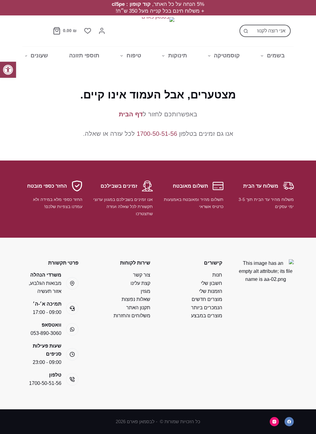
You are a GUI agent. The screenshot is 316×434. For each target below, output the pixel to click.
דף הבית (131, 114)
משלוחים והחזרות (132, 315)
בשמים (276, 55)
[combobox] (270, 31)
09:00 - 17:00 (47, 312)
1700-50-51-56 (157, 133)
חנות (217, 275)
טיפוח (134, 55)
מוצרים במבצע (206, 315)
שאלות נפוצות (136, 299)
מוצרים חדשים (207, 299)
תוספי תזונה (84, 55)
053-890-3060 (46, 333)
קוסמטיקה (227, 55)
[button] (8, 70)
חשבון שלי (211, 283)
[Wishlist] (87, 30)
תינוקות (177, 55)
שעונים (39, 55)
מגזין (145, 291)
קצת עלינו (140, 283)
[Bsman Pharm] (158, 31)
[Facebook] (289, 421)
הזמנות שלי (210, 291)
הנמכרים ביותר (206, 307)
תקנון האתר (138, 307)
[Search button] (245, 30)
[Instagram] (274, 421)
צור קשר (141, 275)
